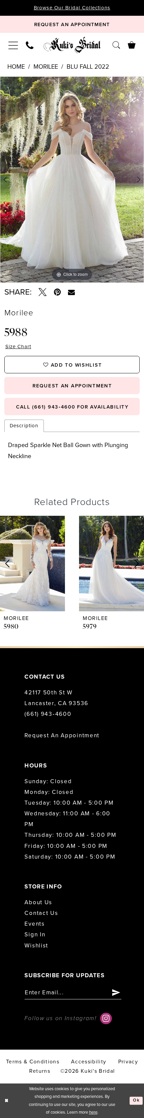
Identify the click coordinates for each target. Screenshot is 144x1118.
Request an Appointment (61, 735)
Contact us (41, 913)
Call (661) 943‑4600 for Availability (72, 407)
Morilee (45, 66)
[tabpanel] (72, 180)
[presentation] (32, 564)
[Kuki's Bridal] (72, 45)
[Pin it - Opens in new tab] (57, 292)
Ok (136, 1100)
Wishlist (36, 945)
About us (38, 902)
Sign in (34, 934)
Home (16, 66)
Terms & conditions (32, 1061)
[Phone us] (30, 45)
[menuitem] (13, 45)
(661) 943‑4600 (47, 714)
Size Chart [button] (18, 347)
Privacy (128, 1061)
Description (24, 426)
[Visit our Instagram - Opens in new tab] (106, 1018)
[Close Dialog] (6, 1101)
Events (34, 923)
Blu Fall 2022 (88, 66)
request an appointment (72, 386)
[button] (13, 45)
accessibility (88, 1061)
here (93, 1112)
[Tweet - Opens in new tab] (42, 292)
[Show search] (116, 45)
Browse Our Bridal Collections (72, 8)
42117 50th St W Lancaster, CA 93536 (56, 698)
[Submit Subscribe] (116, 992)
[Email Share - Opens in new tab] (71, 292)
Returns (39, 1071)
